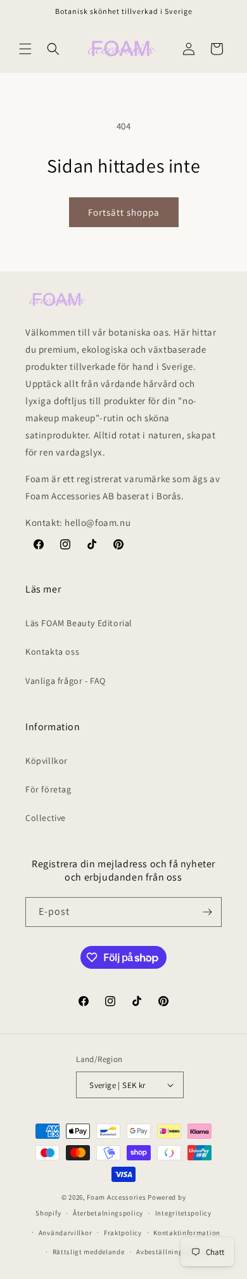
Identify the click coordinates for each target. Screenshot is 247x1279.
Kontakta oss (52, 651)
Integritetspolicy (183, 1213)
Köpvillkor (46, 760)
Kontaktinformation (186, 1232)
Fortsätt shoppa (124, 212)
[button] (25, 49)
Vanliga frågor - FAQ (65, 680)
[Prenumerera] (207, 912)
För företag (48, 789)
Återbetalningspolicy (108, 1213)
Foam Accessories (116, 1197)
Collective (45, 817)
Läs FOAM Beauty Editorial (78, 623)
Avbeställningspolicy (171, 1251)
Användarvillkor (65, 1232)
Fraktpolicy (123, 1232)
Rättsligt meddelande (89, 1251)
